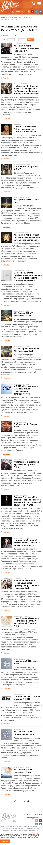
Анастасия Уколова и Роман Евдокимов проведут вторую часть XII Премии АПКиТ (27, 584)
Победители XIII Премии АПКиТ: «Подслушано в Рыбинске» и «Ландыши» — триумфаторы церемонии (27, 90)
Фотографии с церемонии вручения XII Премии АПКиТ (26, 464)
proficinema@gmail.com (32, 818)
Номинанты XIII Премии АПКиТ (26, 167)
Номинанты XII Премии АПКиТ (25, 662)
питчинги (5, 19)
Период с (4, 39)
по (16, 39)
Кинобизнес (16, 19)
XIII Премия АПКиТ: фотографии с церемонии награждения (26, 48)
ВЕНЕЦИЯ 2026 (15, 17)
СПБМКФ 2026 (27, 17)
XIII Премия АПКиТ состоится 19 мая (23, 314)
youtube (33, 11)
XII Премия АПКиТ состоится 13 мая (23, 770)
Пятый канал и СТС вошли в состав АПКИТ (27, 697)
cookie (36, 834)
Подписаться (19, 11)
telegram (36, 11)
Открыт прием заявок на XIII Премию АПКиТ (26, 349)
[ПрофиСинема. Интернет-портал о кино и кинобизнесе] (10, 4)
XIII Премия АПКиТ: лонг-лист (26, 200)
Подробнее (6, 78)
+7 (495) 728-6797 (32, 814)
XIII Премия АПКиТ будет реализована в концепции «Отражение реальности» (27, 237)
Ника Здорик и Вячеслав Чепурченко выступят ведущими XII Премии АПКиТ (26, 622)
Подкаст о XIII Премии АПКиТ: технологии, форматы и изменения (25, 129)
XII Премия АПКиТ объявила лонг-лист (24, 733)
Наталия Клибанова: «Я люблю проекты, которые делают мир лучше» (27, 542)
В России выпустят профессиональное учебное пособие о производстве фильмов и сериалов (28, 277)
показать (30, 39)
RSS (29, 11)
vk (40, 11)
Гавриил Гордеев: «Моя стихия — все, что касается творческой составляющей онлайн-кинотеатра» (27, 501)
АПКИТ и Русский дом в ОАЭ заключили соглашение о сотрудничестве (26, 390)
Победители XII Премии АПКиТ (25, 425)
